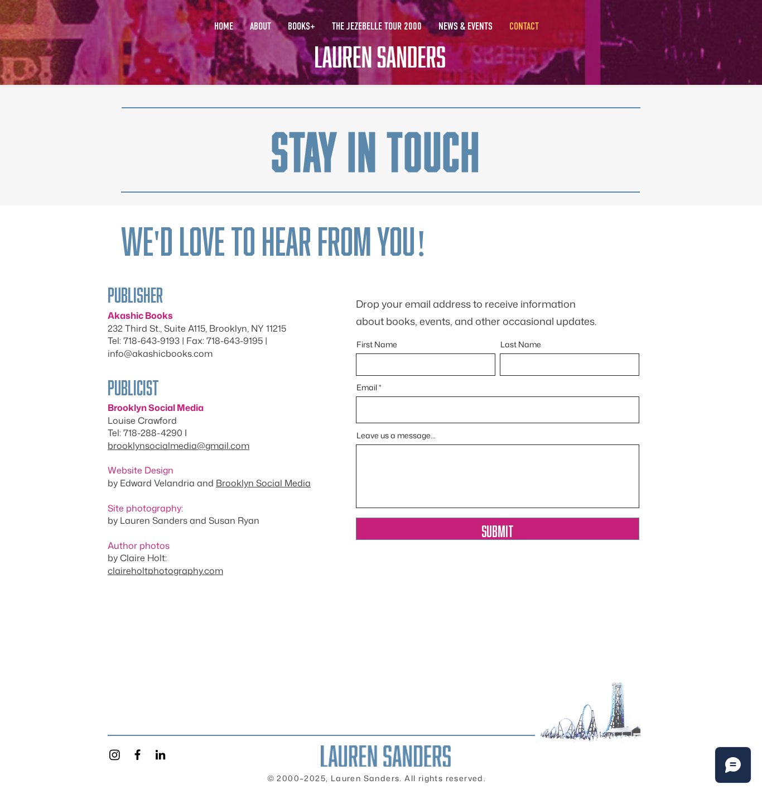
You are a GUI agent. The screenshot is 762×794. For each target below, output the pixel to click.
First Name (376, 344)
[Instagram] (115, 755)
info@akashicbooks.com (160, 353)
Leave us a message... (396, 435)
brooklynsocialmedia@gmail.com (178, 445)
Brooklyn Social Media (263, 483)
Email (366, 387)
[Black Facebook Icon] (137, 755)
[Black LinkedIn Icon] (160, 755)
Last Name (520, 344)
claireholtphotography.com (165, 571)
